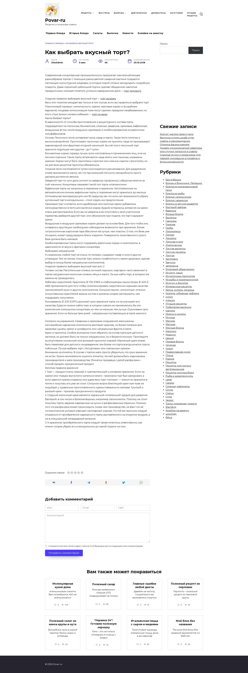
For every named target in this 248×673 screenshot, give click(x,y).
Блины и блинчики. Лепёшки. (184, 183)
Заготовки (176, 13)
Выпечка (119, 13)
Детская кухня (174, 241)
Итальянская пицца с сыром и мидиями (144, 622)
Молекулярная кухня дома (62, 585)
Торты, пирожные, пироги (181, 403)
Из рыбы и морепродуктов (182, 279)
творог (170, 400)
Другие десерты (176, 252)
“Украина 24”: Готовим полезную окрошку (103, 624)
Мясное (170, 321)
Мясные (170, 324)
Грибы (169, 228)
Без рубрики (173, 179)
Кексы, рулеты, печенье (180, 290)
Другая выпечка (175, 248)
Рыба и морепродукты (179, 376)
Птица (169, 355)
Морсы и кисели (176, 314)
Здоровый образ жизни (180, 269)
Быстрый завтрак (176, 207)
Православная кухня (178, 352)
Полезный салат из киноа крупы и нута (62, 622)
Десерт (170, 235)
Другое (170, 255)
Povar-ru (55, 20)
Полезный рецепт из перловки (185, 585)
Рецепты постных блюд (180, 372)
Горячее (170, 224)
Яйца (169, 417)
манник (170, 310)
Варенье (171, 210)
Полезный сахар (103, 584)
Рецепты (86, 13)
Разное (170, 359)
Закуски (171, 262)
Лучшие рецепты (176, 303)
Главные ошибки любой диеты (144, 585)
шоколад (171, 414)
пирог (169, 348)
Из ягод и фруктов (177, 283)
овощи (170, 338)
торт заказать (108, 98)
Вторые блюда (79, 33)
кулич (169, 297)
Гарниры (171, 221)
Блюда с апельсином (178, 197)
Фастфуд (104, 13)
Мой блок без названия (185, 622)
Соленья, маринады (178, 386)
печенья (171, 345)
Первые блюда (55, 33)
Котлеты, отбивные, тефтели (182, 293)
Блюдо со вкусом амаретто (182, 204)
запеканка (172, 266)
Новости (128, 33)
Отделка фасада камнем (174, 144)
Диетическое (139, 13)
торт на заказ (99, 114)
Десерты (171, 238)
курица (170, 300)
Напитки (171, 331)
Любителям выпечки (178, 307)
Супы (169, 396)
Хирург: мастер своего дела (176, 134)
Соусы (169, 390)
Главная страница (54, 43)
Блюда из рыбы (175, 193)
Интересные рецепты (179, 286)
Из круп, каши (174, 272)
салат (169, 379)
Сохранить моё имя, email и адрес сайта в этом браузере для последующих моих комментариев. (95, 546)
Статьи (170, 393)
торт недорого (132, 91)
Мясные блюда (175, 328)
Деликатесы (158, 13)
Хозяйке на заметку (150, 33)
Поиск (164, 43)
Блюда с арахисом (177, 200)
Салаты (98, 33)
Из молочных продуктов (180, 276)
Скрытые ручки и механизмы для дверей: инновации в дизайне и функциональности (180, 158)
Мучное (170, 317)
